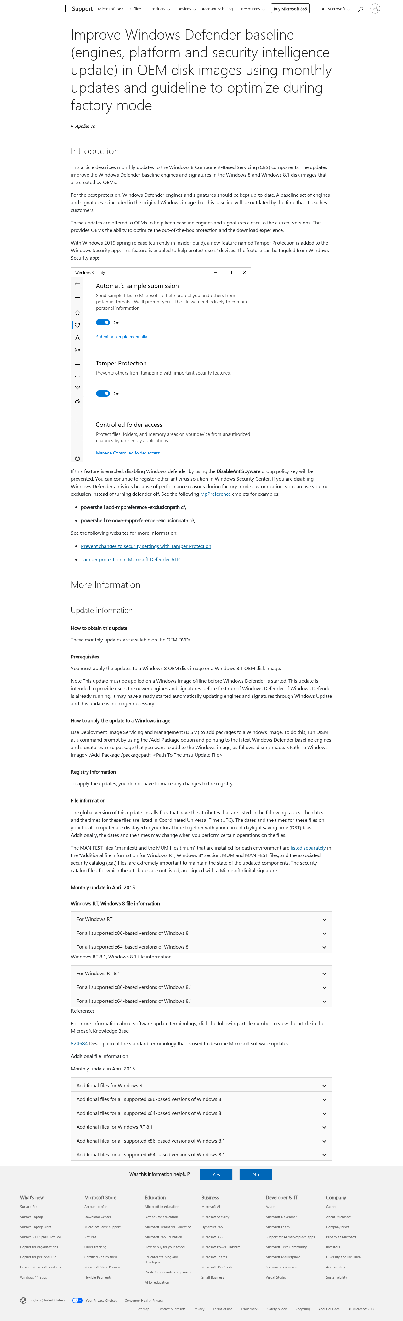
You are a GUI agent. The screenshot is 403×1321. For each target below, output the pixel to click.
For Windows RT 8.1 (98, 973)
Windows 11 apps (33, 1277)
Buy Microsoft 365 (290, 8)
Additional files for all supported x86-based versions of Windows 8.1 (151, 1140)
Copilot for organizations (39, 1247)
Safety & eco (277, 1309)
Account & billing (217, 8)
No (256, 1174)
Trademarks (250, 1309)
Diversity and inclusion (343, 1257)
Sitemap (143, 1309)
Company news (337, 1226)
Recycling (302, 1309)
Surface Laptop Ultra (36, 1226)
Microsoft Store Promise (102, 1267)
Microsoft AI (211, 1206)
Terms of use (222, 1309)
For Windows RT (94, 919)
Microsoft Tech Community (286, 1247)
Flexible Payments (98, 1277)
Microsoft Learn (278, 1226)
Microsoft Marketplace (283, 1257)
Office (135, 8)
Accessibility (335, 1267)
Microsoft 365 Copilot (218, 1267)
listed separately (308, 847)
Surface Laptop (31, 1216)
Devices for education (161, 1216)
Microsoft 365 (110, 8)
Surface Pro (28, 1206)
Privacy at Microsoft (341, 1236)
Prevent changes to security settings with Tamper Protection (146, 546)
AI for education (157, 1282)
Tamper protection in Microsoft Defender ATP (130, 559)
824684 (79, 1043)
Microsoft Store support (102, 1226)
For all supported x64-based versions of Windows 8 (133, 946)
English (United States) (47, 1300)
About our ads (329, 1309)
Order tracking (95, 1247)
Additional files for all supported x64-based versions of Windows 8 (149, 1112)
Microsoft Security (215, 1216)
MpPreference (215, 493)
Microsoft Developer (281, 1216)
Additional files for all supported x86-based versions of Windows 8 (149, 1099)
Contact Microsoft (171, 1309)
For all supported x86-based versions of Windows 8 (133, 932)
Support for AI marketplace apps (290, 1236)
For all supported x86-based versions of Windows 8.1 (134, 987)
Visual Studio (276, 1277)
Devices (184, 8)
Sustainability (336, 1277)
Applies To (85, 126)
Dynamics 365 (212, 1226)
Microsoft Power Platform (221, 1247)
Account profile (95, 1206)
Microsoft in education (162, 1206)
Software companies (281, 1267)
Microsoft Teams (214, 1257)
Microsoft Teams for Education (168, 1226)
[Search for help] (360, 8)
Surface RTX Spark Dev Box (40, 1236)
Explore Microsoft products (40, 1267)
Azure (270, 1206)
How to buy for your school (165, 1247)
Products (157, 8)
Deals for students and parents (168, 1272)
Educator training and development (161, 1259)
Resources (250, 8)
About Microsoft (338, 1216)
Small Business (213, 1277)
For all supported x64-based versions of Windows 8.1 (134, 1000)
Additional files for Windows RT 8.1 (115, 1126)
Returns (90, 1236)
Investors (333, 1247)
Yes (216, 1174)
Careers (332, 1206)
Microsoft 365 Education (163, 1236)
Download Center (97, 1216)
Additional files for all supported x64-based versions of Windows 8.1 (151, 1154)
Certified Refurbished (100, 1257)
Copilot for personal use (38, 1257)
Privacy (199, 1309)
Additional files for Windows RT (111, 1085)
